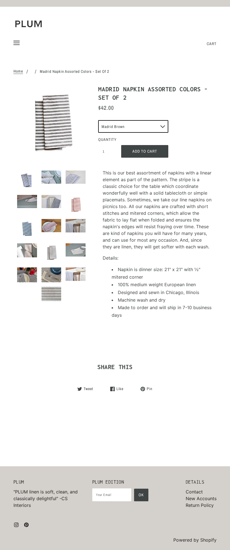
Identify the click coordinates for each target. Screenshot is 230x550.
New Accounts (201, 498)
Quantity (106, 139)
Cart (212, 43)
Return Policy (200, 505)
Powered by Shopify (195, 540)
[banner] (28, 24)
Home (18, 71)
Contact (194, 492)
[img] (16, 524)
